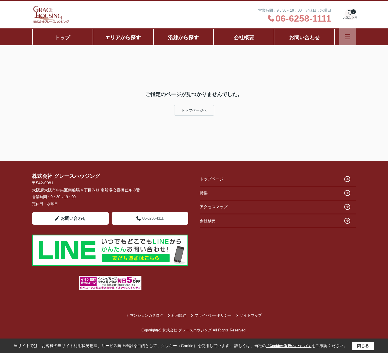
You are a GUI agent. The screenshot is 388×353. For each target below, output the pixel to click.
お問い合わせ (304, 37)
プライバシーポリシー (213, 315)
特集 (204, 193)
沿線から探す (183, 37)
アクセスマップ (214, 206)
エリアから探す (123, 37)
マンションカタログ (146, 315)
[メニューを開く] (347, 36)
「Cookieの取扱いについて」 (289, 346)
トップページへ (194, 110)
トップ (62, 37)
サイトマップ (251, 315)
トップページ (212, 179)
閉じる (363, 345)
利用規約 (179, 315)
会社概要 (244, 37)
